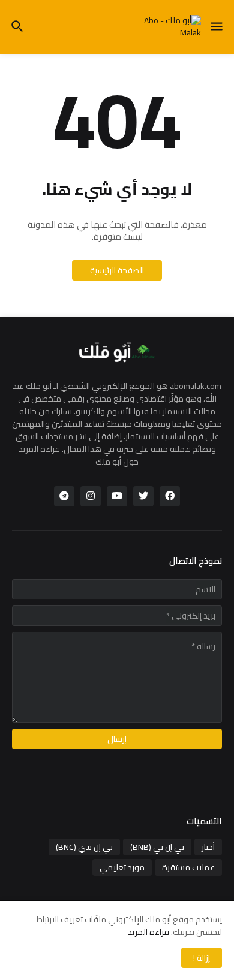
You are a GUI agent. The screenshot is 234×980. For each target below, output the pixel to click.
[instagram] (90, 496)
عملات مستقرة (188, 867)
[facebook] (170, 496)
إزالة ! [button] (201, 958)
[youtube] (117, 496)
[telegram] (64, 496)
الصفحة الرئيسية (117, 270)
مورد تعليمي (122, 867)
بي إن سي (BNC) (84, 847)
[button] (217, 27)
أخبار (208, 847)
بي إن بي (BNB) (157, 847)
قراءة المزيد (148, 932)
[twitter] (143, 496)
